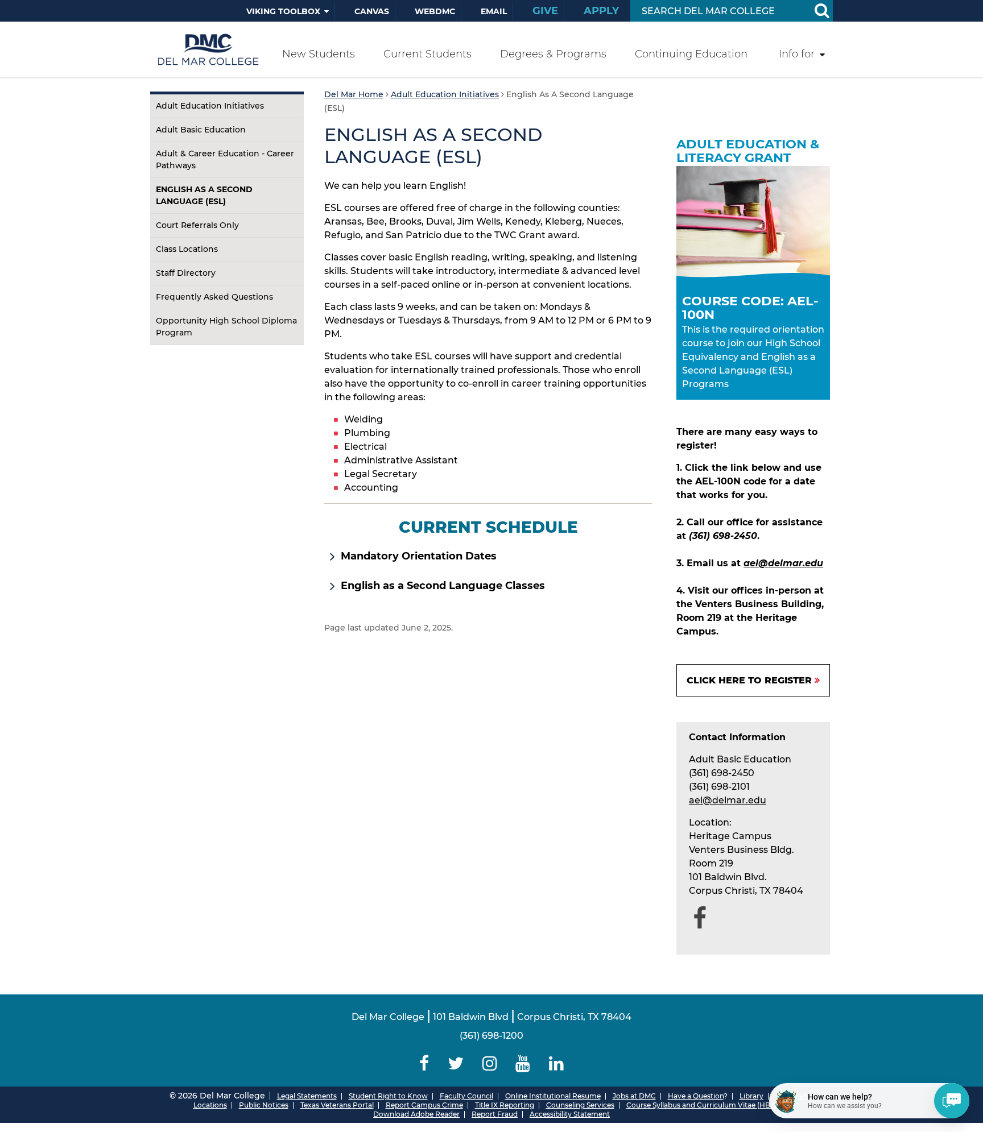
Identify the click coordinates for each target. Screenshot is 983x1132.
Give (545, 11)
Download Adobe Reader (416, 1114)
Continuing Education (691, 54)
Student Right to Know (388, 1096)
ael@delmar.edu (783, 563)
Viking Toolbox (283, 11)
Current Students (427, 54)
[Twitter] (455, 1063)
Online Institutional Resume (553, 1096)
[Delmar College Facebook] (424, 1063)
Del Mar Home (353, 94)
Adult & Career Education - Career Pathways (225, 159)
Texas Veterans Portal (337, 1105)
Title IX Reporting (504, 1105)
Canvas (371, 11)
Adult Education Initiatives (210, 106)
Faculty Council (466, 1096)
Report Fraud (495, 1114)
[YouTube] (523, 1063)
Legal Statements (307, 1096)
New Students (318, 54)
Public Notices (263, 1105)
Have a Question (696, 1096)
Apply (601, 11)
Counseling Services (580, 1105)
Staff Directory (186, 273)
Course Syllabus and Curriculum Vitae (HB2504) (708, 1105)
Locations (210, 1105)
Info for (797, 54)
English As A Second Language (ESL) (204, 195)
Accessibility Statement (570, 1114)
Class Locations (187, 249)
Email (494, 11)
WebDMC (435, 11)
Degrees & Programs (553, 54)
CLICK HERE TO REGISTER (749, 680)
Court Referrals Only (197, 225)
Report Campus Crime (424, 1105)
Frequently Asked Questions (214, 297)
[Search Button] (821, 10)
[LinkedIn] (556, 1063)
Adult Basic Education (201, 130)
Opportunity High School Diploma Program (226, 327)
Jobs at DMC (634, 1096)
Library (751, 1096)
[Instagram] (489, 1063)
